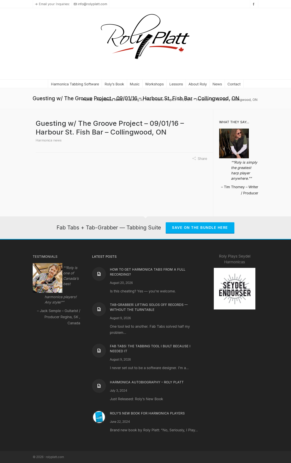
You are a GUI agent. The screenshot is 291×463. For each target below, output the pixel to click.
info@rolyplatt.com (92, 4)
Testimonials (45, 257)
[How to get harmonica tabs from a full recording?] (99, 274)
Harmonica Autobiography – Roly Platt (147, 382)
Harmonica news (109, 100)
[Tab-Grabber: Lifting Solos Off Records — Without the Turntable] (99, 309)
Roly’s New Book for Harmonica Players (147, 413)
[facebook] (254, 4)
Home (87, 100)
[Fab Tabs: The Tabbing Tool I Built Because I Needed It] (99, 351)
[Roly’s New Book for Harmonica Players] (99, 417)
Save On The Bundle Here (200, 227)
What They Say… (234, 122)
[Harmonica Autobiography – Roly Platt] (99, 386)
